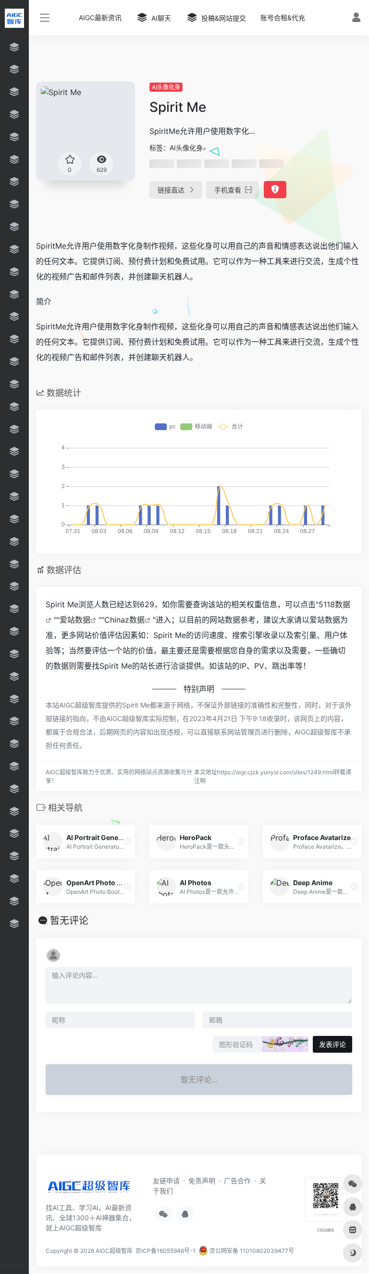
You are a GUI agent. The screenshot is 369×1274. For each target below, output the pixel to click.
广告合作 (237, 1181)
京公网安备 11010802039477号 (251, 1250)
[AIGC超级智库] (89, 1188)
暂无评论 (69, 920)
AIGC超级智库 (114, 1250)
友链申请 (166, 1181)
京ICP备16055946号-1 (165, 1250)
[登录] (356, 18)
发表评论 (332, 1044)
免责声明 (201, 1181)
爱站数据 (75, 620)
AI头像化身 (166, 87)
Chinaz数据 (124, 620)
